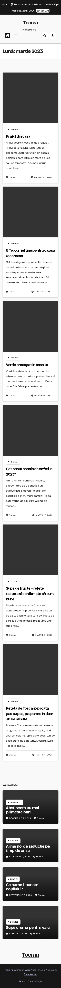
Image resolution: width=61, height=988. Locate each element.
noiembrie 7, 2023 (20, 856)
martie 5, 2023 (44, 635)
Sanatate (15, 802)
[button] (44, 35)
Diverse (15, 129)
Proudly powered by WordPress (20, 970)
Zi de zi (14, 461)
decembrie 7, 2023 (20, 818)
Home (22, 981)
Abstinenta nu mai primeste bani (22, 809)
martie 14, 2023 (43, 395)
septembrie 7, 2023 (21, 895)
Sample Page (35, 981)
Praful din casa (18, 136)
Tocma (30, 23)
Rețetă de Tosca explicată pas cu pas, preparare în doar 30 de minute (29, 713)
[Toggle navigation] (15, 35)
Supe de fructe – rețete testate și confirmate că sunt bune (30, 593)
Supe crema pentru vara (28, 927)
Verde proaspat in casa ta (27, 365)
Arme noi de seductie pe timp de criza (28, 848)
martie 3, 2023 (44, 754)
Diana (12, 177)
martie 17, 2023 (44, 291)
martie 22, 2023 (43, 177)
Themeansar (30, 974)
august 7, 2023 (18, 933)
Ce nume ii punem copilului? (22, 886)
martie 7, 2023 (44, 515)
